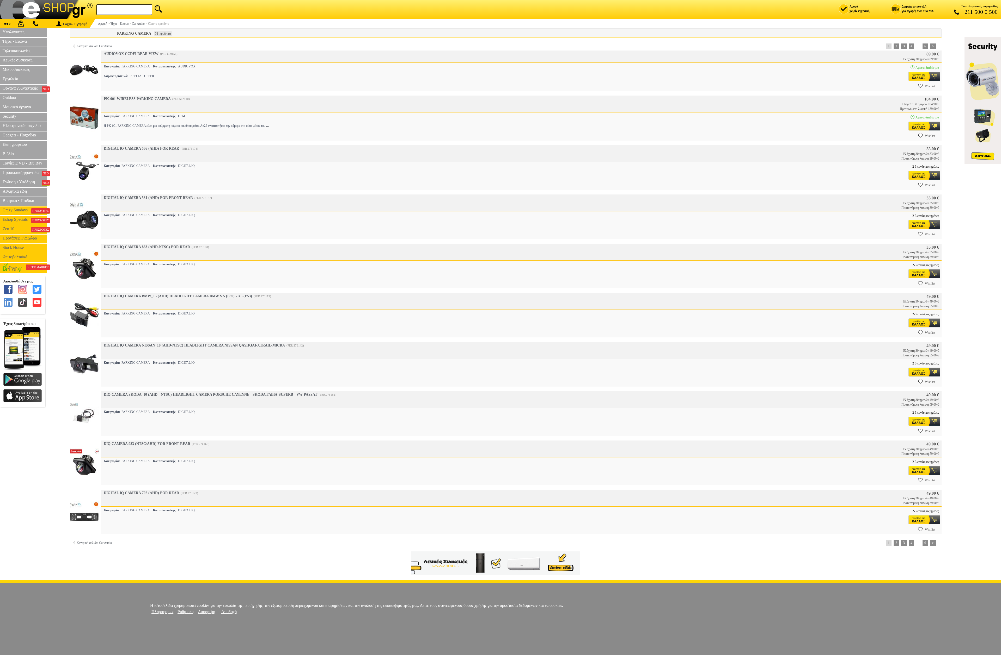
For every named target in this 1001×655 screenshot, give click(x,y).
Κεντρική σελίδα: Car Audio (94, 46)
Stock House (13, 247)
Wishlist (930, 86)
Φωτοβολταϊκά (15, 257)
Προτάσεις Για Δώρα (20, 238)
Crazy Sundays (25, 210)
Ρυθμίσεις (186, 611)
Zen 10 (25, 228)
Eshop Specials (25, 219)
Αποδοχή (229, 611)
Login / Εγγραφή (75, 24)
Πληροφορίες (162, 611)
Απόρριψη (206, 611)
